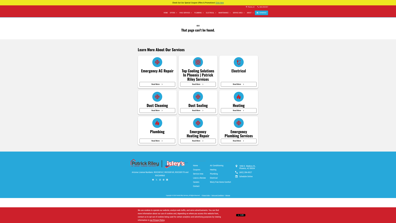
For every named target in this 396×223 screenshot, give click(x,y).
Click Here (220, 2)
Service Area (238, 13)
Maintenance (224, 13)
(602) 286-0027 (263, 7)
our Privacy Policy (157, 220)
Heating (213, 169)
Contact (196, 186)
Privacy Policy (206, 195)
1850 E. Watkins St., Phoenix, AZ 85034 (247, 167)
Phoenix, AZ (251, 7)
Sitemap (227, 195)
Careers (196, 182)
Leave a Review (199, 178)
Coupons (196, 169)
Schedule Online (246, 176)
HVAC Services (184, 13)
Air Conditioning (216, 165)
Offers (172, 13)
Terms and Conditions (217, 195)
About (249, 13)
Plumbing (198, 13)
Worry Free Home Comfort (220, 182)
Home (166, 13)
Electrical (210, 13)
